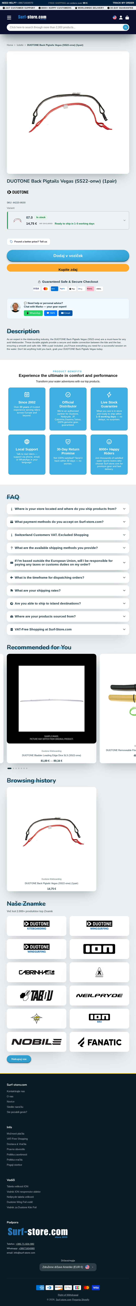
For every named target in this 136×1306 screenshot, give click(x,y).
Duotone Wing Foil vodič (20, 1202)
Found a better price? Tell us (30, 241)
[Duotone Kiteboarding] (18, 192)
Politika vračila (14, 1159)
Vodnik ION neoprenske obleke (23, 1191)
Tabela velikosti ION (17, 1186)
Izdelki (20, 45)
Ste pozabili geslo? (17, 1112)
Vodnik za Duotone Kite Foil (21, 1207)
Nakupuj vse (19, 1059)
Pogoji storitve (14, 1164)
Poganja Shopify (80, 1299)
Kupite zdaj (68, 269)
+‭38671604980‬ (27, 1248)
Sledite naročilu (15, 1106)
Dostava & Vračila (16, 1144)
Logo (32, 17)
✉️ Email (65, 313)
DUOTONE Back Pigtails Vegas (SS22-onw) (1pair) (51, 839)
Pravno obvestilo (16, 1149)
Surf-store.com (63, 1299)
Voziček (127, 18)
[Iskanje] (126, 27)
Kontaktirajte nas (16, 1091)
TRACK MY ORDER (123, 2)
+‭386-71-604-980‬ (25, 1244)
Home (10, 45)
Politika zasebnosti (17, 1154)
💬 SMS (50, 313)
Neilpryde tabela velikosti (20, 1196)
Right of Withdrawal (68, 1295)
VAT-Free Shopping (17, 1138)
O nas (10, 1096)
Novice (10, 1101)
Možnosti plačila (15, 1133)
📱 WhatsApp (33, 313)
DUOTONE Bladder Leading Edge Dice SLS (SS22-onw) (51, 708)
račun (121, 18)
